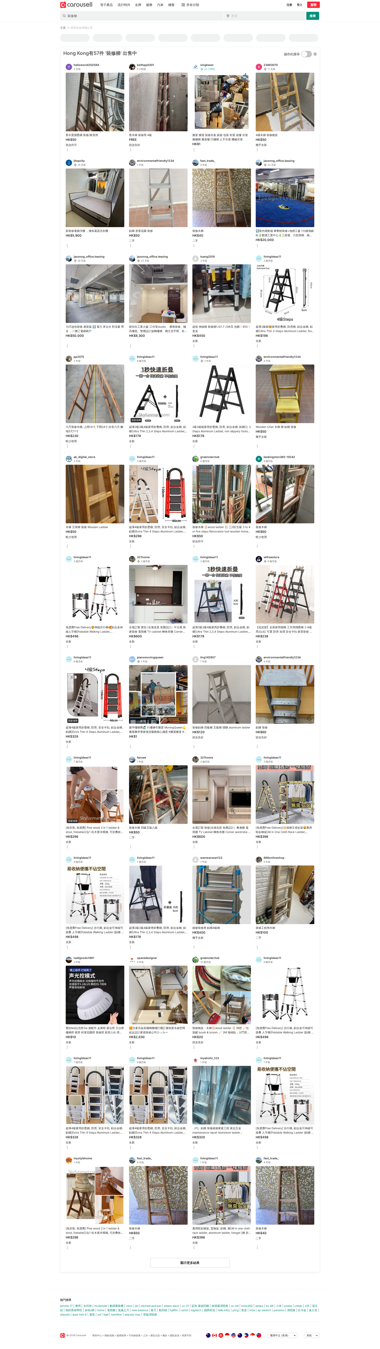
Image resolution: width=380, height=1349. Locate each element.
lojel (106, 1314)
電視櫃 (111, 1310)
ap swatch (264, 1310)
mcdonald (100, 1305)
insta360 (247, 1305)
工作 (145, 1335)
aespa (259, 1305)
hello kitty (224, 1310)
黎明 (78, 1305)
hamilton (116, 1314)
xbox (129, 1305)
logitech (196, 1310)
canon (184, 1310)
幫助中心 (97, 1335)
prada (288, 1305)
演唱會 (291, 1310)
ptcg (236, 1310)
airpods (65, 1314)
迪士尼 (313, 1310)
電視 (92, 1314)
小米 (279, 1305)
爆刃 (153, 1310)
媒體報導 (121, 1335)
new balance (140, 1310)
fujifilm (174, 1310)
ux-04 (235, 1305)
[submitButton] (312, 16)
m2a (252, 1310)
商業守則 (186, 1335)
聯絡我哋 (109, 1335)
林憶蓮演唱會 (220, 1305)
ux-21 (185, 1305)
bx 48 (270, 1305)
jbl (136, 1305)
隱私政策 (174, 1335)
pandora (279, 1310)
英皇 (244, 1310)
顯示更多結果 (190, 1263)
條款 (164, 1335)
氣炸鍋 (163, 1310)
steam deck (171, 1305)
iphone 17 (66, 1305)
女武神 (87, 1305)
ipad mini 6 (79, 1314)
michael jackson (151, 1305)
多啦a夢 (90, 1310)
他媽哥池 (209, 1310)
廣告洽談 (155, 1335)
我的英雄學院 (74, 1310)
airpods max (132, 1314)
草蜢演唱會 (150, 1314)
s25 (307, 1305)
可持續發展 (135, 1335)
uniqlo (298, 1305)
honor (100, 1310)
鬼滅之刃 (123, 1310)
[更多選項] (67, 150)
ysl (99, 1314)
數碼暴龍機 (117, 1305)
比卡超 (302, 1310)
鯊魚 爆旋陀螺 (200, 1305)
